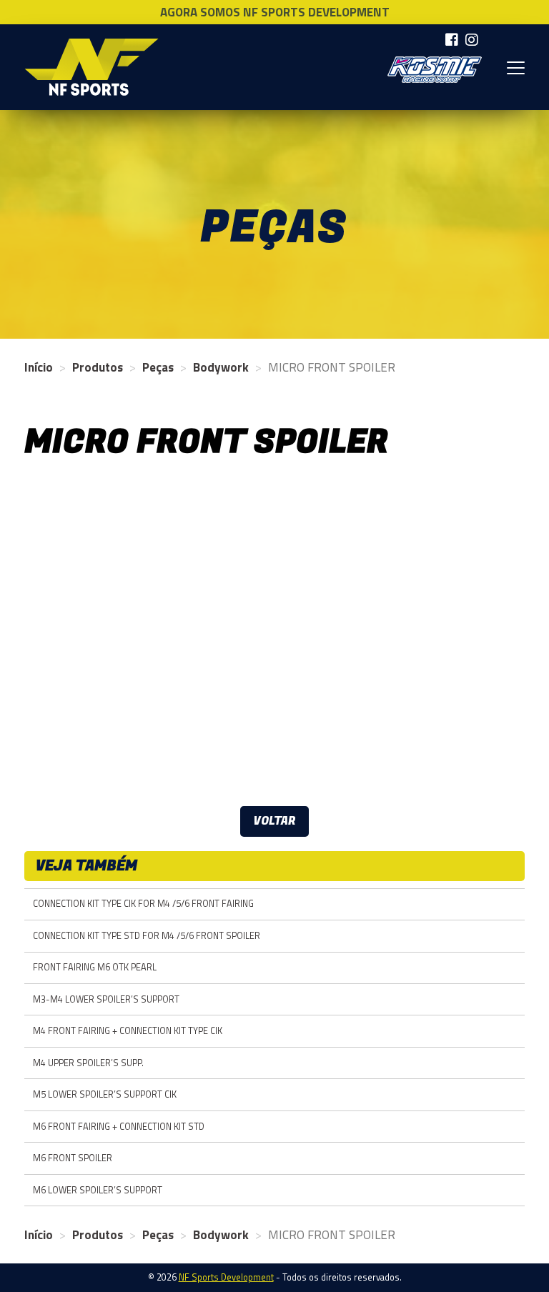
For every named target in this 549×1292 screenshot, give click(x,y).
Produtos (97, 367)
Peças (158, 367)
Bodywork (221, 367)
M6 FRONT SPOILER (72, 1158)
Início (38, 367)
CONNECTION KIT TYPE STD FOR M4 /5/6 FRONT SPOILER (146, 936)
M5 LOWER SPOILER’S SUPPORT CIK (105, 1094)
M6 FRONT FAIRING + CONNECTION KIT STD (118, 1126)
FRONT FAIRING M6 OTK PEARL (95, 967)
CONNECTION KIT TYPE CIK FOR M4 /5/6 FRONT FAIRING (143, 903)
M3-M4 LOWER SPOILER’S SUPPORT (106, 999)
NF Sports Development (91, 67)
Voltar (274, 821)
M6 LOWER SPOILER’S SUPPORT (97, 1190)
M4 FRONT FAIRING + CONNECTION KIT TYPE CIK (127, 1031)
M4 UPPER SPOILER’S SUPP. (88, 1063)
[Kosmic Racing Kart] (434, 69)
